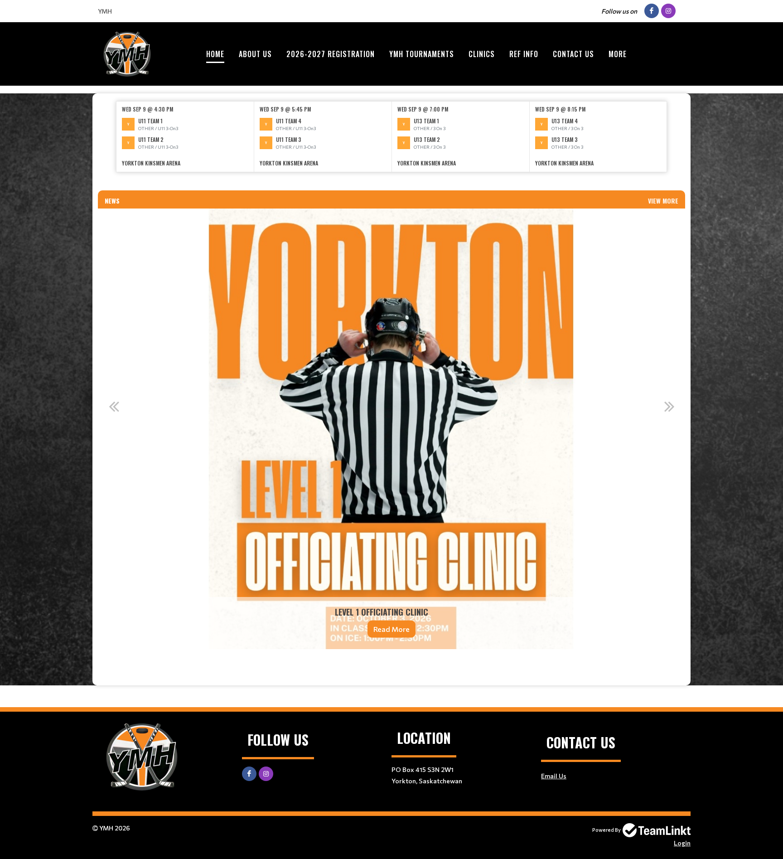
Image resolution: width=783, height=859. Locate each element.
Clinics (482, 54)
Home (215, 54)
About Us (255, 54)
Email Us (553, 776)
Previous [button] (113, 406)
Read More (391, 629)
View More (663, 200)
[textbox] (391, 185)
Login (682, 843)
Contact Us (573, 54)
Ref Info (523, 54)
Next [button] (669, 406)
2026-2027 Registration (330, 54)
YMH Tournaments (421, 54)
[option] (185, 137)
